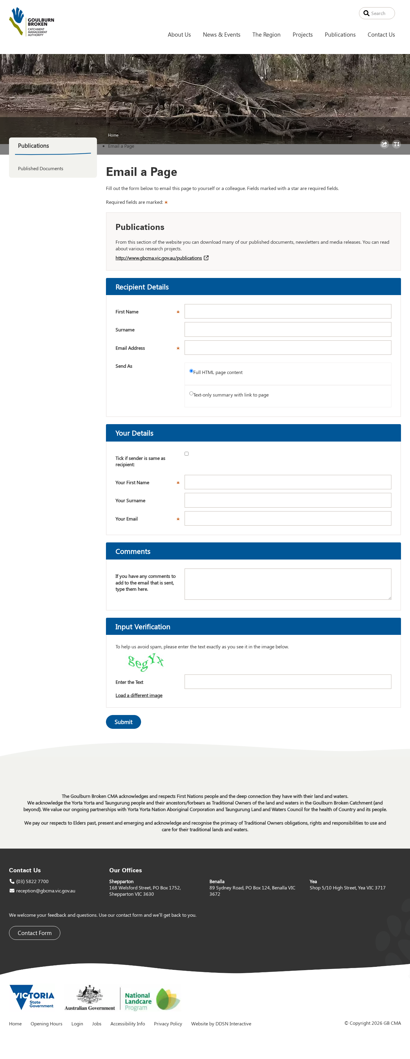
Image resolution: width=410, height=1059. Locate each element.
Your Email (150, 520)
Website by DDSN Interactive (221, 1023)
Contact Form (35, 933)
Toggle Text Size (397, 148)
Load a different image (139, 695)
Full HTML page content (218, 372)
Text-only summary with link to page (231, 394)
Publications (340, 34)
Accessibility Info (127, 1023)
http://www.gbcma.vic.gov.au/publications (159, 258)
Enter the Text (129, 682)
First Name (150, 313)
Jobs (96, 1023)
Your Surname (130, 500)
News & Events (221, 34)
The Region (266, 34)
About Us (179, 34)
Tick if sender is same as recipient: (140, 461)
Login (77, 1023)
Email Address (150, 350)
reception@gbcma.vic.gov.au (45, 890)
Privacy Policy (168, 1023)
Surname (125, 329)
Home (113, 134)
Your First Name (150, 484)
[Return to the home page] (31, 35)
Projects (303, 34)
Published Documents (40, 168)
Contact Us (381, 34)
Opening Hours (46, 1023)
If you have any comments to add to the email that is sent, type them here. (146, 582)
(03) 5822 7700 (32, 881)
